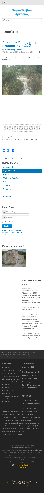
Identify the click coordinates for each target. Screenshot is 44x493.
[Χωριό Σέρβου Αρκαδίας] (22, 12)
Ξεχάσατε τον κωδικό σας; (12, 235)
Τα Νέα (5, 182)
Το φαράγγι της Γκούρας (18, 354)
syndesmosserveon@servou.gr (22, 448)
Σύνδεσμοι (7, 196)
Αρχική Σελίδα (17, 352)
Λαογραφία (7, 185)
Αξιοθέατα (3, 354)
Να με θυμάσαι (9, 222)
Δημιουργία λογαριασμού (11, 230)
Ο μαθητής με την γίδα (31, 372)
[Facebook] (4, 150)
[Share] (13, 150)
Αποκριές (26, 382)
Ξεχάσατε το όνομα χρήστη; (12, 232)
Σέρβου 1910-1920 (29, 375)
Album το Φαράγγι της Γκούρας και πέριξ (19, 43)
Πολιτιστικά (7, 189)
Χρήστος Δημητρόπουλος (33, 450)
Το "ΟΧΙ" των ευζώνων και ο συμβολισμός (31, 386)
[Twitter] (7, 150)
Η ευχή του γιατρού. (30, 378)
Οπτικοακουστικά (9, 193)
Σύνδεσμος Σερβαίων (11, 178)
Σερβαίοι (6, 174)
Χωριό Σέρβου (8, 171)
